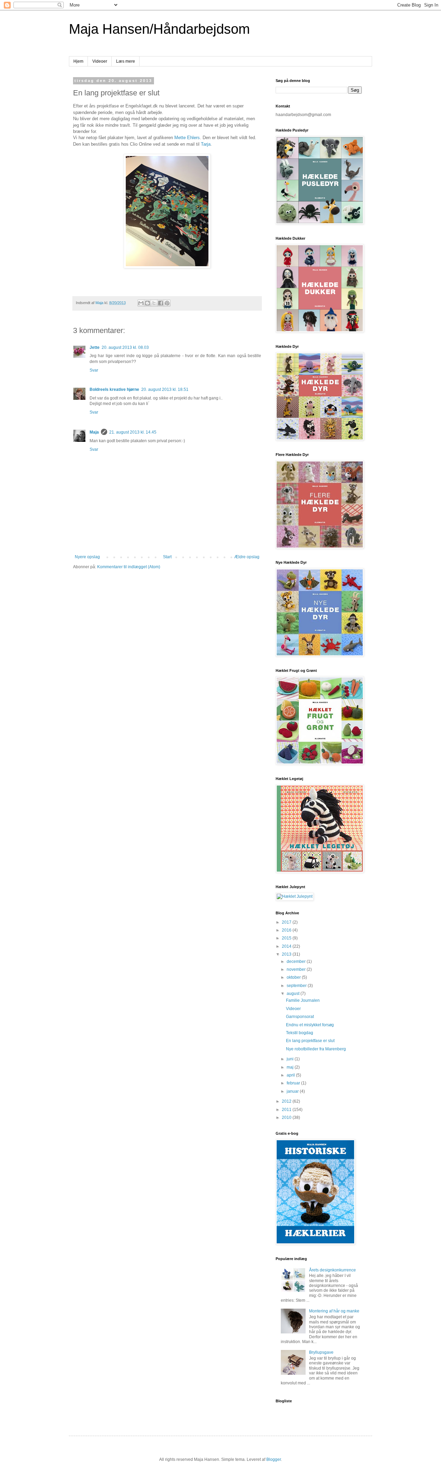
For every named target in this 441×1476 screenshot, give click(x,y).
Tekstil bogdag (299, 1032)
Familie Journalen (303, 1000)
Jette (95, 347)
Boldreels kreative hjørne (114, 389)
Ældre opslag (246, 556)
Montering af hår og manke (334, 1311)
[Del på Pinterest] (167, 303)
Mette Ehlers (187, 137)
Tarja (206, 144)
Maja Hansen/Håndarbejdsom (159, 29)
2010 (287, 1117)
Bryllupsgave (321, 1352)
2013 (287, 954)
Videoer (99, 61)
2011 (287, 1109)
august (293, 993)
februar (294, 1083)
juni (291, 1059)
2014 (287, 946)
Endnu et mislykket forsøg (310, 1024)
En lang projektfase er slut (310, 1040)
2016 (287, 930)
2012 (287, 1101)
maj (291, 1067)
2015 (287, 938)
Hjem (78, 61)
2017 (287, 922)
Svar (94, 370)
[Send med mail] (140, 303)
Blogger (273, 1459)
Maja (94, 432)
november (297, 969)
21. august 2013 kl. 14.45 (132, 432)
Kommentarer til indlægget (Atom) (128, 566)
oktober (294, 977)
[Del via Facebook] (160, 303)
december (297, 961)
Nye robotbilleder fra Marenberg (316, 1049)
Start (167, 556)
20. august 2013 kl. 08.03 (125, 347)
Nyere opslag (87, 556)
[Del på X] (154, 303)
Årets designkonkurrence (332, 1270)
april (291, 1075)
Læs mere (125, 61)
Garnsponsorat (300, 1016)
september (297, 985)
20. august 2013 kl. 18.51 (164, 389)
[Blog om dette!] (147, 303)
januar (293, 1091)
